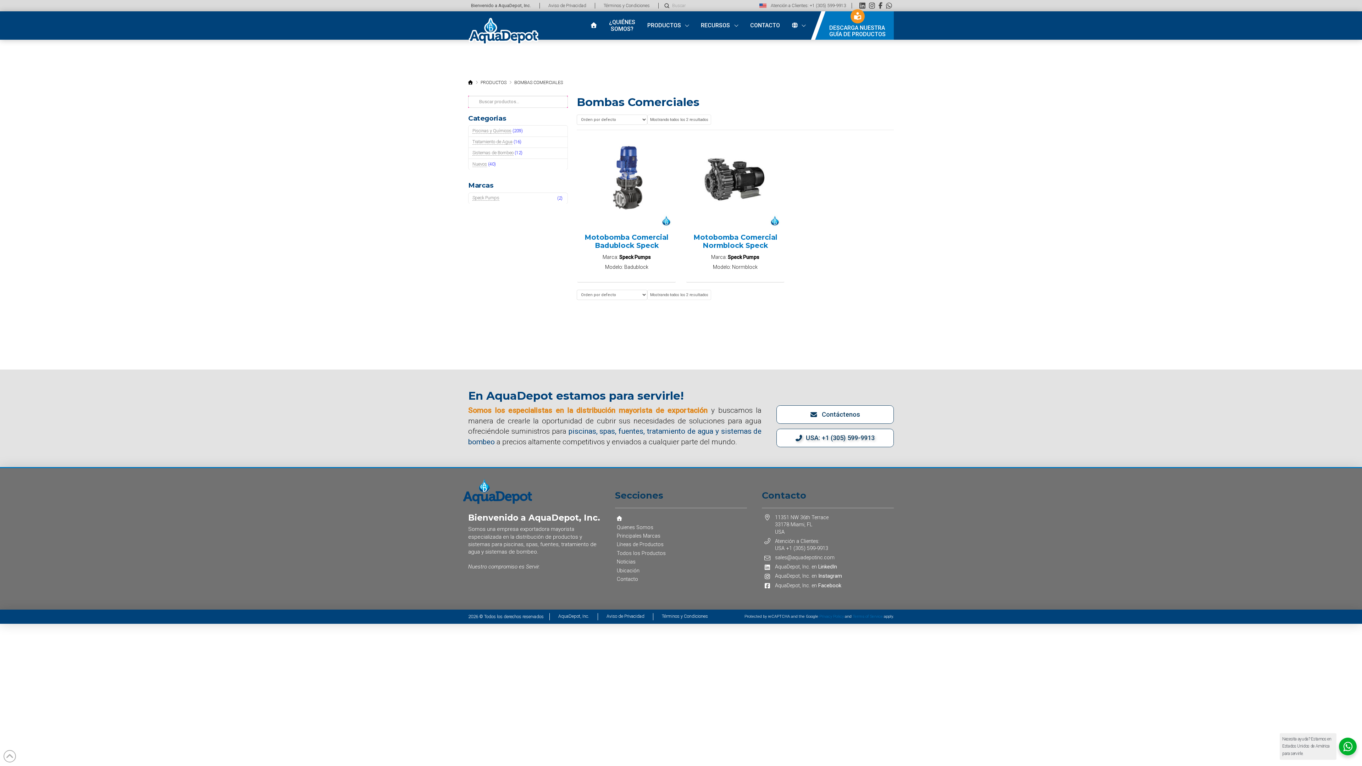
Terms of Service (868, 616)
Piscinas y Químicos (491, 130)
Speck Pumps (485, 197)
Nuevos (479, 164)
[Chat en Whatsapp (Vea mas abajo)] (889, 5)
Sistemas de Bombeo (493, 152)
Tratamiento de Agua (492, 141)
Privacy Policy (831, 616)
